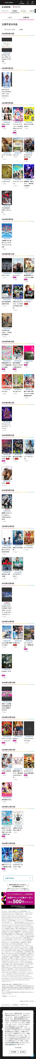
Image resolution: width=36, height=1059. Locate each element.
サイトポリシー (10, 1044)
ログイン (28, 3)
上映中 (10, 17)
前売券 (21, 29)
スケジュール (5, 11)
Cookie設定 (18, 1047)
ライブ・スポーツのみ (10, 29)
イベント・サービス (23, 10)
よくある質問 (21, 3)
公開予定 (26, 17)
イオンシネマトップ (6, 1004)
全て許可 (22, 1052)
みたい (5, 63)
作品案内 (14, 11)
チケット (32, 3)
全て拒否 (13, 1052)
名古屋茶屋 (6, 7)
